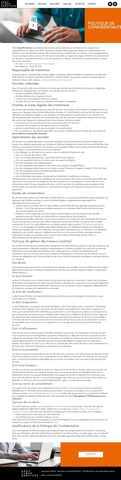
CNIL (55, 422)
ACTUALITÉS (80, 4)
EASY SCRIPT (55, 4)
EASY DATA (42, 4)
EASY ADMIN (29, 4)
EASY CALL (67, 4)
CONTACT (92, 4)
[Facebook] (110, 4)
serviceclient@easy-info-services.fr (39, 64)
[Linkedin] (115, 4)
